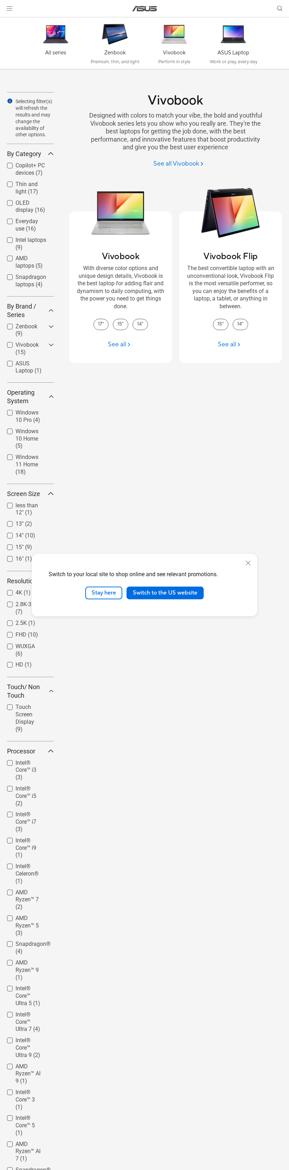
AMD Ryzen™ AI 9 (26, 1067)
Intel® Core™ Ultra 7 (22, 1015)
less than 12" (23, 503)
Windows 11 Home (22, 458)
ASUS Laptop (23, 361)
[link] (144, 8)
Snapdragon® (24, 942)
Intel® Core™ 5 (25, 1116)
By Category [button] (24, 153)
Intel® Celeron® (27, 864)
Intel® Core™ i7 (25, 812)
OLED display (24, 201)
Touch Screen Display (24, 708)
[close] (248, 563)
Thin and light (24, 182)
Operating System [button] (21, 397)
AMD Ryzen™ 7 (25, 890)
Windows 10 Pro (27, 410)
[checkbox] (27, 439)
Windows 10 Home (22, 432)
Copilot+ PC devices (21, 166)
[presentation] (10, 101)
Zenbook (18, 324)
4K (10, 590)
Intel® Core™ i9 (25, 838)
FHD (12, 632)
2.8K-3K (16, 602)
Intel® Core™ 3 (25, 1090)
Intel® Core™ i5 (25, 786)
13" (11, 522)
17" (101, 324)
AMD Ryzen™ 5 (25, 916)
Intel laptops (22, 238)
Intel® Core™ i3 (25, 761)
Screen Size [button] (23, 493)
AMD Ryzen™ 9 (25, 960)
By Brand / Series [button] (21, 310)
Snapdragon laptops (22, 278)
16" (11, 557)
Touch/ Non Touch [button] (23, 691)
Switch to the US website (165, 592)
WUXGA (16, 644)
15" (11, 545)
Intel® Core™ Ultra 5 (22, 989)
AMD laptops (23, 256)
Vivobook (18, 343)
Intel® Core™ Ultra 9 (22, 1041)
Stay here (104, 592)
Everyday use (23, 219)
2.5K (12, 621)
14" (11, 533)
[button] (9, 8)
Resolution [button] (22, 581)
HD (11, 662)
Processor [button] (21, 751)
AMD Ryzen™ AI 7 (26, 1145)
